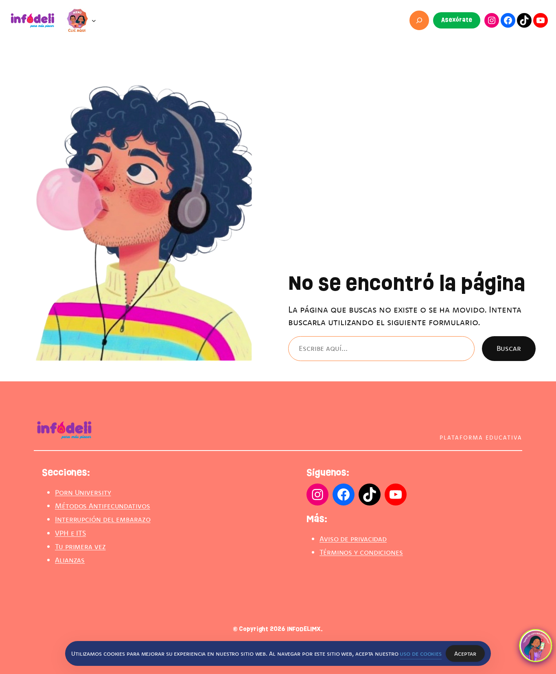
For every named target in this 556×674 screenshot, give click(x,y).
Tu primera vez (80, 546)
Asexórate (456, 20)
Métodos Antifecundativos (102, 505)
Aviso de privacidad (353, 538)
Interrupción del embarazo (103, 519)
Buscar (509, 348)
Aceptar (465, 653)
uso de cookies (421, 653)
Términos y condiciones (361, 552)
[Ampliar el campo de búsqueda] (419, 21)
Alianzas (70, 560)
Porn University (83, 492)
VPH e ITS (70, 533)
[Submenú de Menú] (94, 20)
